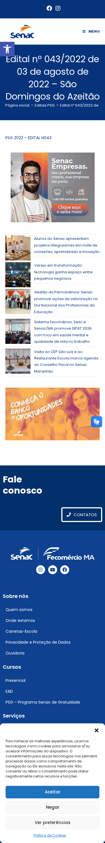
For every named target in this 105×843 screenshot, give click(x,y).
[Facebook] (64, 569)
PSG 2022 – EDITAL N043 (28, 138)
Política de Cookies (50, 835)
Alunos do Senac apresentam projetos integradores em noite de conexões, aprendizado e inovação (67, 245)
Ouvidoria (15, 653)
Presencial (15, 680)
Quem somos (19, 609)
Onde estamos (20, 620)
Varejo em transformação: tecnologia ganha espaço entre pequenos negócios (63, 272)
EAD (9, 691)
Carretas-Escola (21, 631)
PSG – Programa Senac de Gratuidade (43, 702)
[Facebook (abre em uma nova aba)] (49, 8)
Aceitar (52, 792)
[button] (7, 49)
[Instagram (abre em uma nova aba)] (57, 8)
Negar (52, 807)
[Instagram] (40, 569)
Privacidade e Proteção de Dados (38, 642)
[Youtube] (52, 569)
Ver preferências (53, 822)
